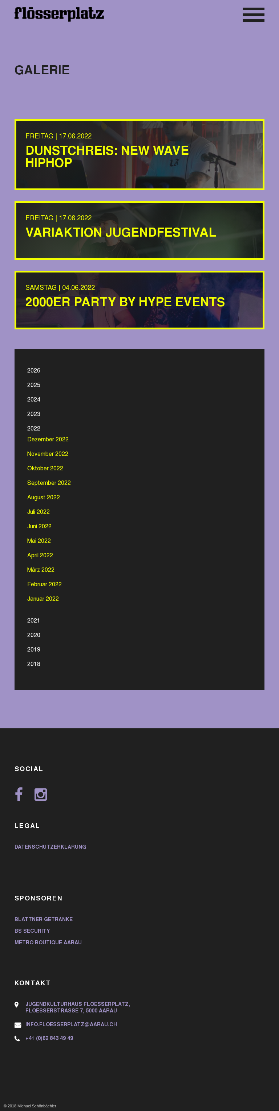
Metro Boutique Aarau (48, 943)
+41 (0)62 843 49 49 (49, 1038)
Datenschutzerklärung (50, 847)
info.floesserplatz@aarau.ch (71, 1025)
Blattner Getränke (44, 920)
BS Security (32, 931)
